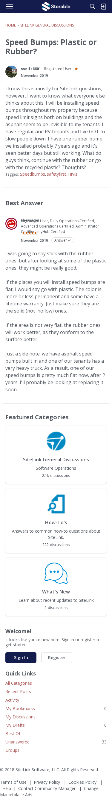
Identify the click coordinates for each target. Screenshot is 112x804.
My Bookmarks (56, 708)
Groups (12, 750)
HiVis (72, 174)
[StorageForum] (56, 6)
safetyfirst (56, 174)
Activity (12, 700)
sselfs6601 (31, 68)
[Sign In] (103, 6)
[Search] (92, 6)
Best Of (12, 733)
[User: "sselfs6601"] (11, 72)
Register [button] (56, 657)
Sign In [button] (21, 657)
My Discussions (20, 717)
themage (29, 220)
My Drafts (56, 725)
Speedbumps (32, 174)
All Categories (18, 683)
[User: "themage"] (11, 224)
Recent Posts (18, 691)
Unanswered (56, 742)
